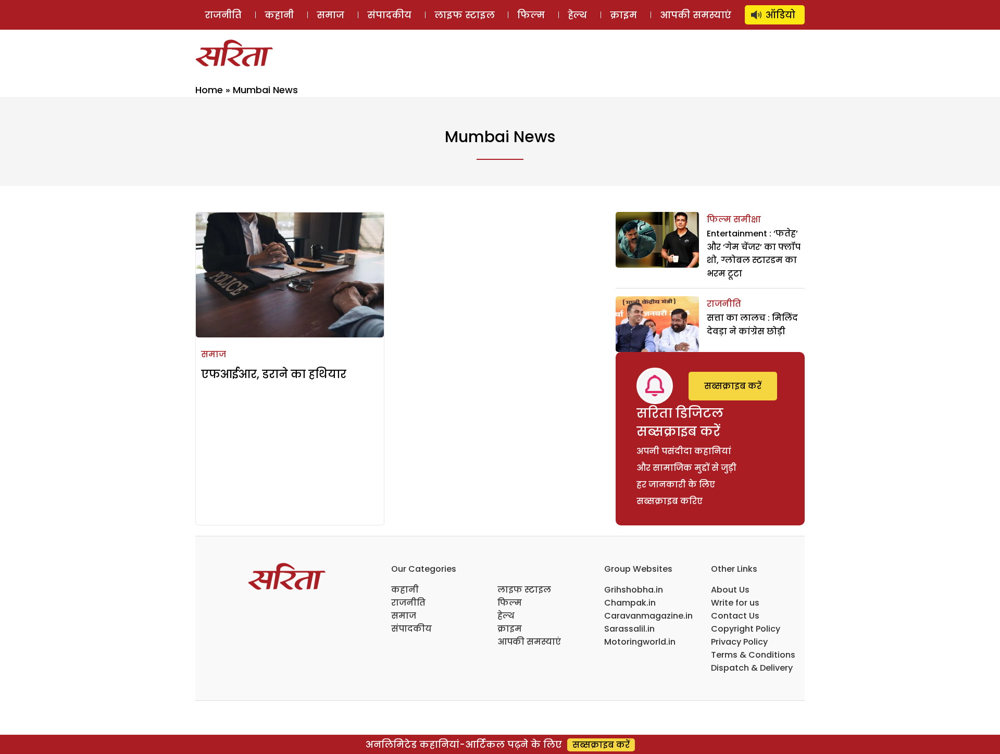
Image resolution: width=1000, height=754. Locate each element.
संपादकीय (389, 14)
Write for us (735, 603)
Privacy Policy (739, 642)
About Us (730, 590)
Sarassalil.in (629, 629)
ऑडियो (780, 14)
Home (209, 89)
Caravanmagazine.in (648, 616)
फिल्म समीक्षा (734, 219)
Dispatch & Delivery (752, 668)
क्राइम (623, 14)
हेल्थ (577, 14)
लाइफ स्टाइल (464, 14)
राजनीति (223, 14)
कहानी (279, 14)
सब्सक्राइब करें (732, 386)
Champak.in (630, 603)
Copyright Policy (745, 629)
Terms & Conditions (753, 655)
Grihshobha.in (633, 590)
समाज (330, 14)
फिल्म (531, 14)
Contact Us (735, 616)
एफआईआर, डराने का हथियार (273, 374)
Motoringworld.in (640, 642)
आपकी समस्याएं (695, 14)
